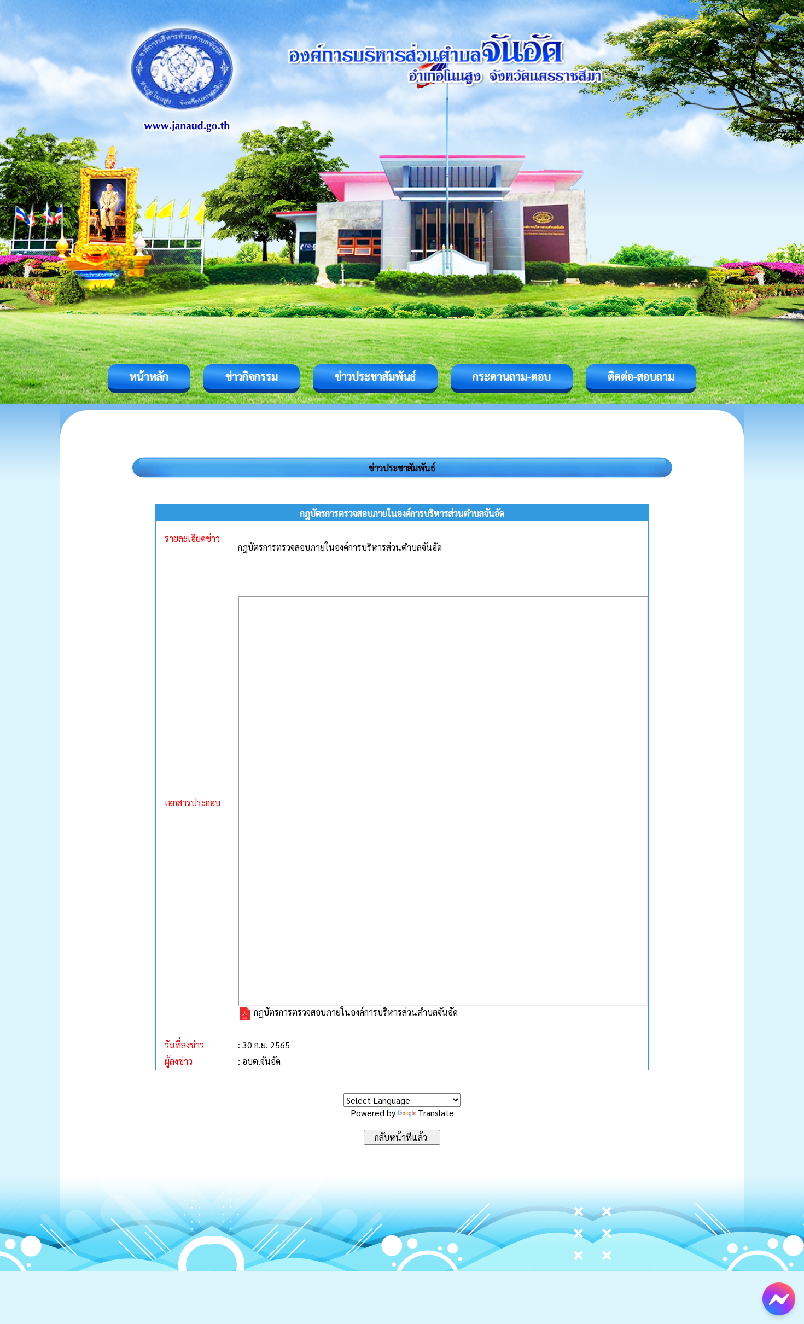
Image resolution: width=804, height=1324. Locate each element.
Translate (436, 1112)
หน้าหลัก (149, 376)
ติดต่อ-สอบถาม (641, 376)
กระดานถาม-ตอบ (512, 376)
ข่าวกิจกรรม (251, 376)
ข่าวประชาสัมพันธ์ (375, 376)
